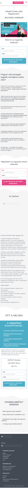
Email (3, 53)
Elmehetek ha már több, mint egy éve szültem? (13, 419)
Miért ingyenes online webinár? (12, 411)
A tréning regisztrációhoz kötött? (12, 424)
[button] (9, 3)
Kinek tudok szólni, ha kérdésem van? (14, 414)
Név (3, 48)
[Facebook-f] (2, 443)
